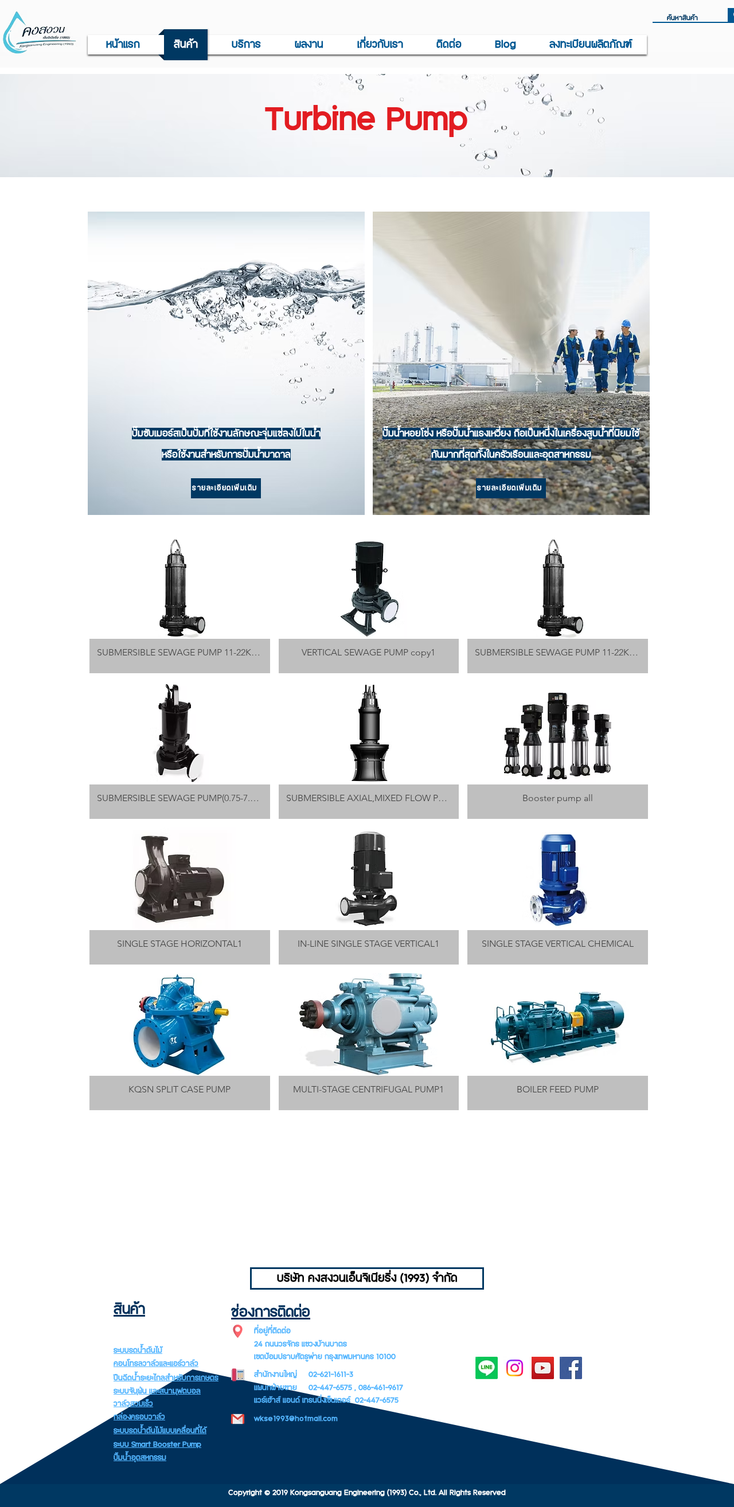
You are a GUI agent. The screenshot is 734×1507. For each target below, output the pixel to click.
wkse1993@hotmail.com (296, 1418)
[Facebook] (571, 1368)
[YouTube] (543, 1368)
